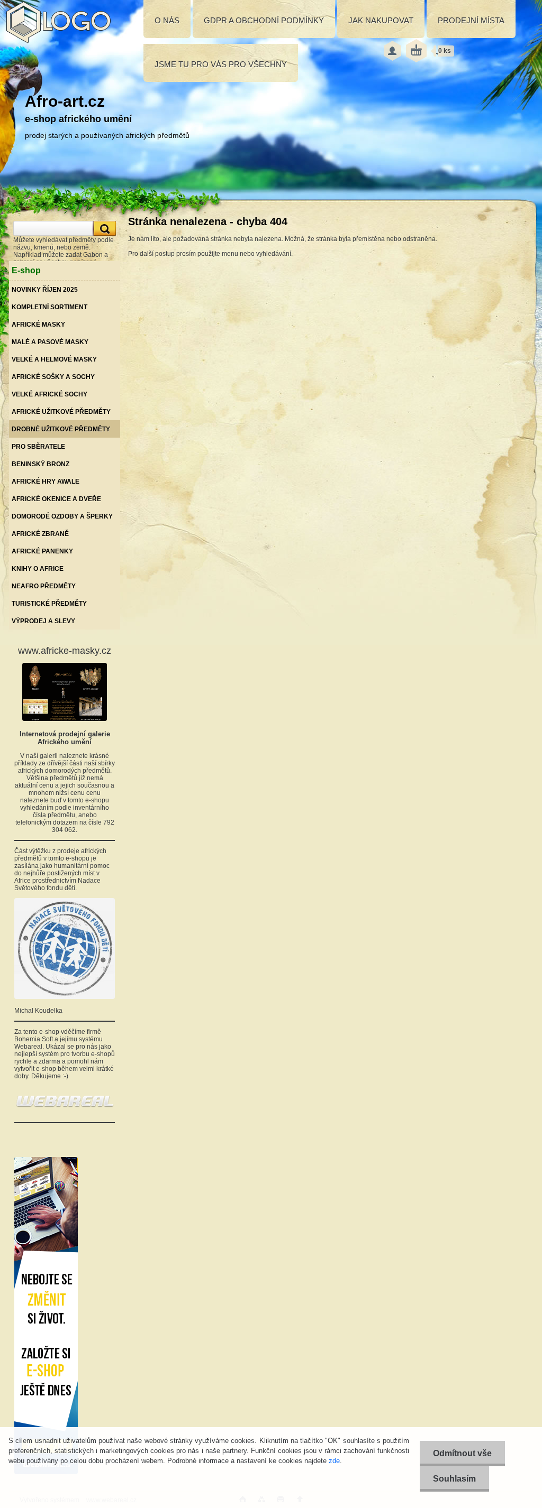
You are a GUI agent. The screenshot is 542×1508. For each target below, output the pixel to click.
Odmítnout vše (462, 1453)
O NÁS (167, 20)
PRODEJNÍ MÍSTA (471, 20)
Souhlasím (454, 1478)
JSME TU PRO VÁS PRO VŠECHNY (221, 64)
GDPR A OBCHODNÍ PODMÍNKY (264, 20)
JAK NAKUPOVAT (380, 20)
